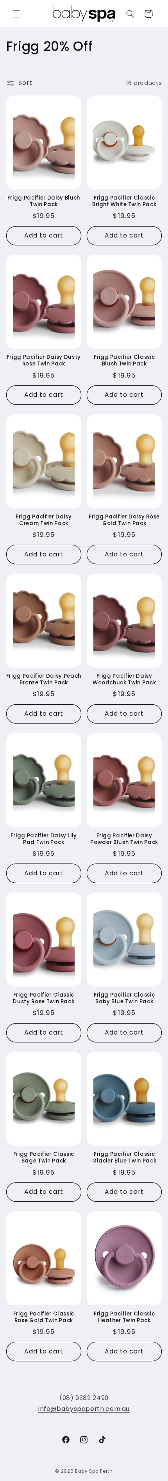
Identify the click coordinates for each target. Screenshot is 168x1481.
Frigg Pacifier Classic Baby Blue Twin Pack (124, 998)
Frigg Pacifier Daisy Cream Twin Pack (43, 520)
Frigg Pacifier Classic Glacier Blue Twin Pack (124, 1157)
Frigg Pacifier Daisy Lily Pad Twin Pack (44, 839)
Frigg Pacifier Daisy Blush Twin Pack (43, 201)
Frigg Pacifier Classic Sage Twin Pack (44, 1157)
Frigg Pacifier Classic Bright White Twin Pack (124, 201)
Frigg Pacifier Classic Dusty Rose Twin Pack (43, 998)
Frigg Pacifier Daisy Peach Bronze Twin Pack (43, 679)
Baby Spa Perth (94, 1471)
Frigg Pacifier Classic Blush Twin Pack (124, 360)
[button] (16, 14)
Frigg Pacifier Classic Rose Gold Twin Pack (44, 1317)
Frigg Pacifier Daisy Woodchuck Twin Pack (124, 679)
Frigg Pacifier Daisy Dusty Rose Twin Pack (44, 360)
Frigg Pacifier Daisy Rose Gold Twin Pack (124, 520)
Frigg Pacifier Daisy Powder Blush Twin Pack (124, 839)
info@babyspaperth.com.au (84, 1408)
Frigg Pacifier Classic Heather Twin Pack (124, 1317)
